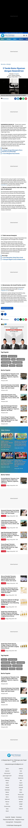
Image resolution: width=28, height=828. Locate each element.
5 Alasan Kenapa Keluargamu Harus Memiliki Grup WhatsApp (12, 150)
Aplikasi (21, 801)
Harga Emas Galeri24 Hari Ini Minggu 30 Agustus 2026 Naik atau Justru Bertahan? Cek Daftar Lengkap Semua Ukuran (10, 614)
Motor (20, 792)
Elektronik (7, 799)
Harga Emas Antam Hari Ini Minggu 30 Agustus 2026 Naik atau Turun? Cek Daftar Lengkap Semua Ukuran (10, 646)
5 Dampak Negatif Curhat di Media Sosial (14, 259)
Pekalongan (7, 778)
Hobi (21, 771)
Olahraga (21, 775)
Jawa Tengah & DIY (7, 775)
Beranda (3, 64)
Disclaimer (19, 817)
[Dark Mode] (24, 36)
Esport (20, 782)
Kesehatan (7, 789)
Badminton (20, 778)
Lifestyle (9, 39)
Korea (7, 804)
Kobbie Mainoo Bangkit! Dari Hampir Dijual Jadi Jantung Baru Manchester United (20, 463)
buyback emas (5, 359)
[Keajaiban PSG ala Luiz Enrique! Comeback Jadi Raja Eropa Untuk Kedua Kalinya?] (7, 455)
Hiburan (21, 39)
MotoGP (21, 785)
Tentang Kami (17, 822)
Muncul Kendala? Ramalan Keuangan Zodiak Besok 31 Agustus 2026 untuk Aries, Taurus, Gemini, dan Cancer (8, 578)
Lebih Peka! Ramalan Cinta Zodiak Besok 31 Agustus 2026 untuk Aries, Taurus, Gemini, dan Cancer (10, 397)
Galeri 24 (12, 365)
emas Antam (20, 359)
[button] (3, 39)
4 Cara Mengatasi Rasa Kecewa (11, 153)
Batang (7, 780)
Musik (7, 811)
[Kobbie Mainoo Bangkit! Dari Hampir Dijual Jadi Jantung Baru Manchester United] (20, 455)
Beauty (7, 792)
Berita (2, 39)
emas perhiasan (17, 362)
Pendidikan (20, 797)
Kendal (7, 785)
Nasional (7, 771)
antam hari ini (12, 356)
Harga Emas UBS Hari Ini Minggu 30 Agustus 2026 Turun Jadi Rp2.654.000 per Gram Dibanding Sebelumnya (10, 602)
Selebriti (21, 768)
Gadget (20, 804)
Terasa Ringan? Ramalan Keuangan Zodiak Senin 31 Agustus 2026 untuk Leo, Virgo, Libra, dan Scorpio (9, 419)
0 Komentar (5, 98)
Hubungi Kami (9, 822)
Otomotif (21, 787)
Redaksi (13, 817)
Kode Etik (7, 817)
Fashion (7, 794)
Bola (21, 780)
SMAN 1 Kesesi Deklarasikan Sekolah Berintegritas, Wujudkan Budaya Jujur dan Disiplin (7, 444)
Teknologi (21, 799)
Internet (21, 808)
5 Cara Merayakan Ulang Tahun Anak (13, 257)
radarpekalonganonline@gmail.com (14, 764)
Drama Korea (7, 806)
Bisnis (15, 39)
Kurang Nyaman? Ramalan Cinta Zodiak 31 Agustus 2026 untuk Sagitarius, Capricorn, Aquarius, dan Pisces (10, 376)
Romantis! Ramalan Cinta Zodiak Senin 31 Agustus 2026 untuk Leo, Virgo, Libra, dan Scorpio (10, 386)
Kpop (7, 808)
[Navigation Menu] (26, 36)
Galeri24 (19, 365)
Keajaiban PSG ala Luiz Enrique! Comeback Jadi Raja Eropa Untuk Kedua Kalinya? (7, 462)
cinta (13, 359)
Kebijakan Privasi (19, 819)
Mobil (21, 789)
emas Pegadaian (6, 362)
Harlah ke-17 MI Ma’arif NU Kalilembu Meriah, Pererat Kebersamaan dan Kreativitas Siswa (20, 443)
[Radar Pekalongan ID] (7, 36)
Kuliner (20, 773)
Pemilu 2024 (21, 794)
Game (21, 806)
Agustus (4, 356)
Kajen (7, 782)
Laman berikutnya (6, 308)
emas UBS (4, 365)
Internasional (7, 773)
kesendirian (4, 185)
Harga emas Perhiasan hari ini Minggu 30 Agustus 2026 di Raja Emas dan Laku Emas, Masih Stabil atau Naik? (9, 590)
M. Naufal (16, 74)
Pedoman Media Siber (8, 819)
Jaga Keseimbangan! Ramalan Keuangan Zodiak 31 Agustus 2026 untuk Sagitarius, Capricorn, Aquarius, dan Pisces (10, 408)
